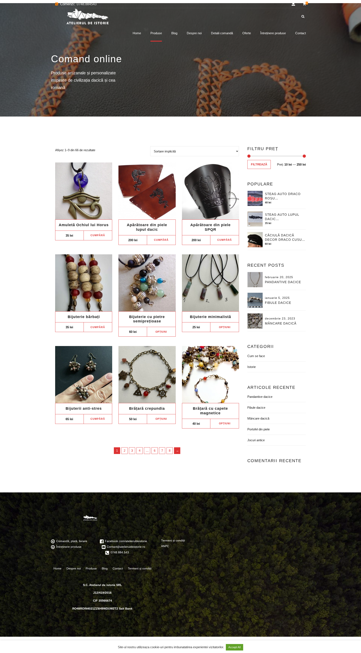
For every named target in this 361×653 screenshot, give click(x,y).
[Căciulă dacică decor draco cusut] (255, 239)
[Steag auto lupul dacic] (255, 219)
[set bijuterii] (83, 374)
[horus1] (83, 190)
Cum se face (256, 356)
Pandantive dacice (283, 282)
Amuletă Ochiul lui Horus (84, 225)
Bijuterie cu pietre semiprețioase (147, 319)
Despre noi (194, 33)
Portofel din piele (258, 429)
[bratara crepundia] (146, 374)
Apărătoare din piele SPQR (210, 227)
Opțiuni (161, 331)
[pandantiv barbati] (210, 282)
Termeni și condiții (139, 568)
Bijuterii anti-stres (84, 408)
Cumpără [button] (97, 235)
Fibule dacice (278, 302)
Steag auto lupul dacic (282, 217)
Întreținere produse (273, 33)
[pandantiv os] (83, 282)
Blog (174, 33)
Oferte (246, 33)
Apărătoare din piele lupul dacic (147, 227)
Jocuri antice (256, 440)
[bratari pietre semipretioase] (210, 374)
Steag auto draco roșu (283, 196)
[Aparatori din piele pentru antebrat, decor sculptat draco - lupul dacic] (146, 190)
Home (137, 33)
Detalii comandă (222, 33)
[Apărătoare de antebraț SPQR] (210, 190)
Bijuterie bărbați (84, 317)
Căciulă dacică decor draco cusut (284, 237)
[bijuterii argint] (146, 282)
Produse (156, 33)
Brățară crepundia (147, 408)
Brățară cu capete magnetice (210, 410)
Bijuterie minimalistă (210, 317)
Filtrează (259, 164)
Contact (300, 33)
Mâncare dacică (280, 323)
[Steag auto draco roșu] (255, 198)
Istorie (251, 367)
